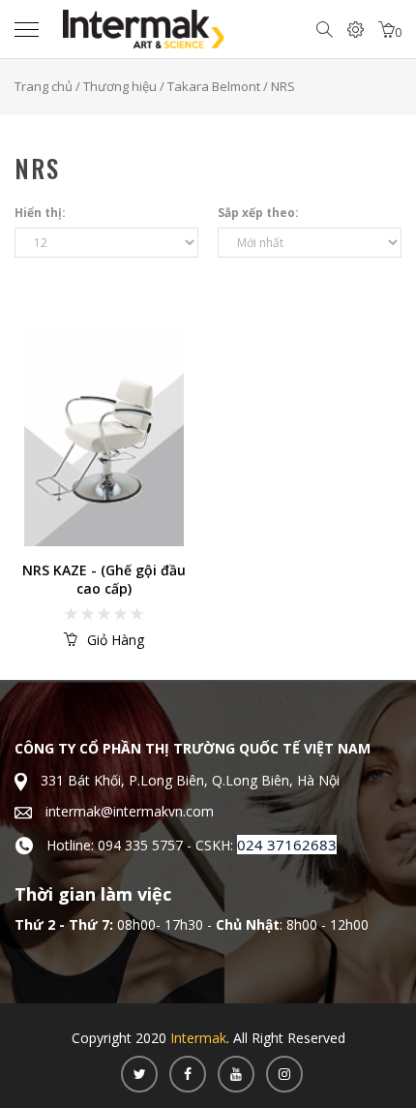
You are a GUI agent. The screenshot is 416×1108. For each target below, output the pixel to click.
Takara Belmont (213, 86)
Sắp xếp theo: (258, 212)
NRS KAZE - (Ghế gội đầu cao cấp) (104, 579)
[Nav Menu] (31, 29)
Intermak (198, 1038)
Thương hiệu (120, 86)
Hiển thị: (40, 212)
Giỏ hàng (115, 640)
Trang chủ (44, 86)
